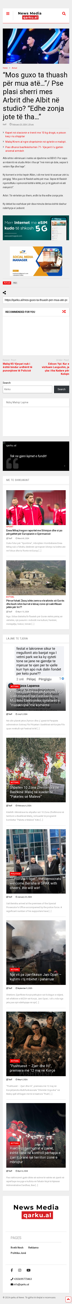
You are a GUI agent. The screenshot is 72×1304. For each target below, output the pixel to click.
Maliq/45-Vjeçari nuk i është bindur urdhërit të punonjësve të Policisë (17, 367)
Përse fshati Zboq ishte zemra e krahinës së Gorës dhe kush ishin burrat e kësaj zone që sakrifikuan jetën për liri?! (35, 603)
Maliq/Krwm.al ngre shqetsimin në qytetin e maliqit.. (36, 141)
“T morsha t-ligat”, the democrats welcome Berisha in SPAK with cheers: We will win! (35, 883)
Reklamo (33, 1247)
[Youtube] (29, 1270)
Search (7, 382)
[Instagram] (19, 1270)
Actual (10, 597)
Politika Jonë (18, 1253)
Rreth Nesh (17, 1247)
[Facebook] (12, 1270)
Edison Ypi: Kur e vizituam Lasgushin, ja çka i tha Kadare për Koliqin (55, 369)
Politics (15, 874)
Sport (9, 527)
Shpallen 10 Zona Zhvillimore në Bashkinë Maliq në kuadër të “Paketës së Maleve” (34, 792)
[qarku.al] (28, 20)
